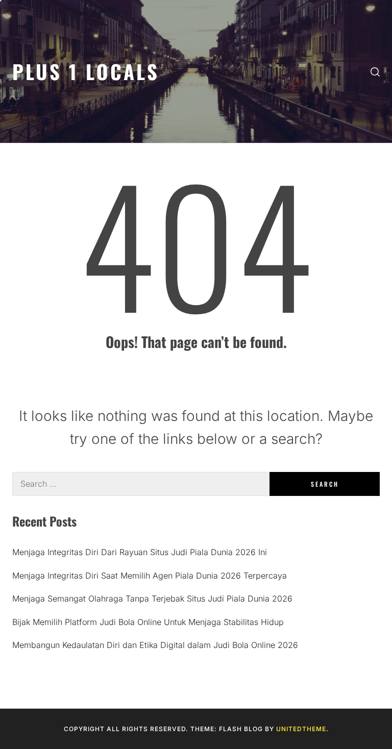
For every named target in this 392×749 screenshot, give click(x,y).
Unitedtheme (301, 729)
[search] (375, 71)
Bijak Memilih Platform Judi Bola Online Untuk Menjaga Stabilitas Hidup (148, 622)
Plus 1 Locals (85, 71)
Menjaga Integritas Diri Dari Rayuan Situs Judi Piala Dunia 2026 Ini (139, 552)
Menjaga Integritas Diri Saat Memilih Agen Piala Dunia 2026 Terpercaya (149, 575)
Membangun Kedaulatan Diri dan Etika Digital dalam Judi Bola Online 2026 (155, 645)
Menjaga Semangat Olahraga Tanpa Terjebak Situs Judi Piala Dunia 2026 (152, 598)
